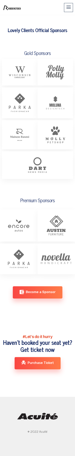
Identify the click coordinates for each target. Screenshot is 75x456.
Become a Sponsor (40, 292)
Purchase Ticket (40, 363)
